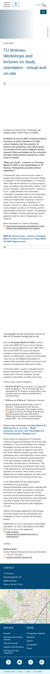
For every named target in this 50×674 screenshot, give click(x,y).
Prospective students (36, 633)
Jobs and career (10, 643)
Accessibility (37, 671)
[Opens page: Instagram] (30, 662)
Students (31, 637)
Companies (32, 644)
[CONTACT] (43, 12)
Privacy (20, 671)
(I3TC (10, 411)
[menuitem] (14, 633)
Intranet (6, 633)
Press (29, 648)
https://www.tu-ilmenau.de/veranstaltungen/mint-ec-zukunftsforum (22, 534)
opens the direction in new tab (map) (16, 590)
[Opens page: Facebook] (8, 662)
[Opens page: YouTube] (19, 662)
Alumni (30, 641)
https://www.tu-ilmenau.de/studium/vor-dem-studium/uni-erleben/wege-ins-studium (25, 227)
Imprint (28, 671)
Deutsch (16, 5)
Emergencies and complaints (11, 651)
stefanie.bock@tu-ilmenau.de (19, 557)
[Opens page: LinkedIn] (41, 662)
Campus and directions (13, 647)
